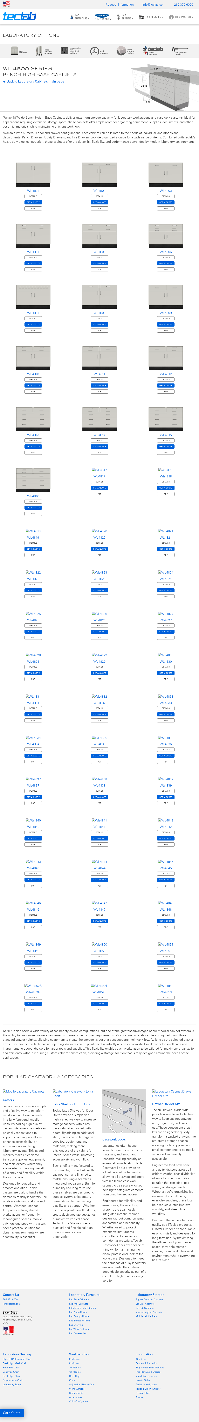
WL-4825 (33, 620)
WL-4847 (99, 909)
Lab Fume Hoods (78, 1312)
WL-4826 (99, 620)
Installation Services (146, 1376)
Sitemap (140, 1397)
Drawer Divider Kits (166, 1104)
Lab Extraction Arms (79, 1320)
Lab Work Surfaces (79, 1329)
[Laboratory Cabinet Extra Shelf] (75, 1093)
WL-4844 (99, 868)
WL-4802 (99, 191)
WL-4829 (99, 661)
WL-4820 (99, 537)
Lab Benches (153, 17)
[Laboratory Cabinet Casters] (23, 1091)
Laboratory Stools (12, 1384)
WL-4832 (99, 703)
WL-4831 (33, 703)
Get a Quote (11, 1413)
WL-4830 (166, 661)
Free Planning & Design (148, 1372)
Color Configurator (79, 1401)
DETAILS (33, 196)
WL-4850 (99, 951)
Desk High (74, 1376)
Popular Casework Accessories (48, 1076)
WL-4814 (99, 435)
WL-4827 (166, 620)
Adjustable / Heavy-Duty (81, 1384)
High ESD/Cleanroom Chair (17, 1359)
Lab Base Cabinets (79, 1299)
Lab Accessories (77, 1333)
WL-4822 (33, 579)
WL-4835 (99, 744)
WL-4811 (99, 374)
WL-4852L (99, 992)
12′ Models (75, 1372)
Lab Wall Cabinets (78, 1303)
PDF (33, 208)
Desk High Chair (11, 1376)
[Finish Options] (153, 50)
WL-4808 (99, 313)
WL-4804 (33, 252)
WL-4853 (166, 992)
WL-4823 (99, 579)
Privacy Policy (143, 1393)
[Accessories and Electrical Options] (71, 50)
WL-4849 (33, 951)
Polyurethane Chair (13, 1380)
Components (76, 1393)
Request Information (120, 4)
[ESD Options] (99, 50)
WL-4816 (33, 496)
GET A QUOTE (33, 202)
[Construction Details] (180, 50)
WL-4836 (166, 744)
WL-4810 (33, 374)
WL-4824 (166, 579)
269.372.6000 (183, 4)
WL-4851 (166, 951)
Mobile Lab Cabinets (146, 1316)
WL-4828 (33, 661)
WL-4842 (166, 827)
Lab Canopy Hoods (79, 1316)
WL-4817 (99, 476)
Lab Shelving (76, 1325)
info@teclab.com (153, 4)
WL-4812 (166, 374)
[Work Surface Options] (125, 50)
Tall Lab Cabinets (145, 1308)
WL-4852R (33, 992)
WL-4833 (166, 703)
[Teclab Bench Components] (44, 50)
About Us (141, 1359)
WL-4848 (166, 909)
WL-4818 (166, 476)
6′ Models (74, 1359)
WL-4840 (33, 827)
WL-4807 (33, 313)
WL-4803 (166, 191)
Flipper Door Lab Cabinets (149, 1299)
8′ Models (74, 1363)
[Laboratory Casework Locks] (124, 1111)
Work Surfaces (77, 1388)
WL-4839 (166, 785)
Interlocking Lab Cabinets (82, 1308)
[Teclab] (18, 16)
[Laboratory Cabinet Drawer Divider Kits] (174, 1093)
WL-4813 (33, 435)
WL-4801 (33, 191)
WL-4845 (166, 868)
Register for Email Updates (150, 1367)
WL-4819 (33, 537)
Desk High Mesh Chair (15, 1363)
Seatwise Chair (11, 1372)
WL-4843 (33, 868)
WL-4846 (33, 909)
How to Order (143, 1380)
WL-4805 (99, 252)
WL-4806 (166, 252)
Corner (72, 1380)
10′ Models (75, 1367)
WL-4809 (166, 313)
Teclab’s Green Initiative (148, 1388)
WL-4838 (99, 785)
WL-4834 (33, 744)
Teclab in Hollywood (146, 1384)
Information (183, 17)
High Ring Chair (11, 1367)
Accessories (75, 1397)
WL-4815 (166, 435)
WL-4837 (33, 785)
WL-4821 (166, 537)
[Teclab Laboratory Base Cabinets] (19, 50)
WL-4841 (99, 827)
